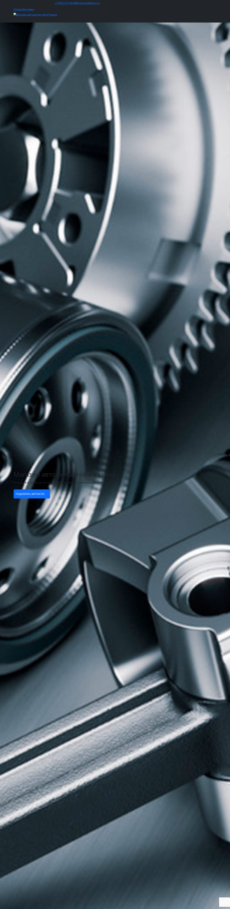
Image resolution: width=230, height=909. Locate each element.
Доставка (28, 9)
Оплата (18, 9)
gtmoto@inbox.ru (89, 3)
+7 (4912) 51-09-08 (65, 3)
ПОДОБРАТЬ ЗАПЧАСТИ (30, 494)
